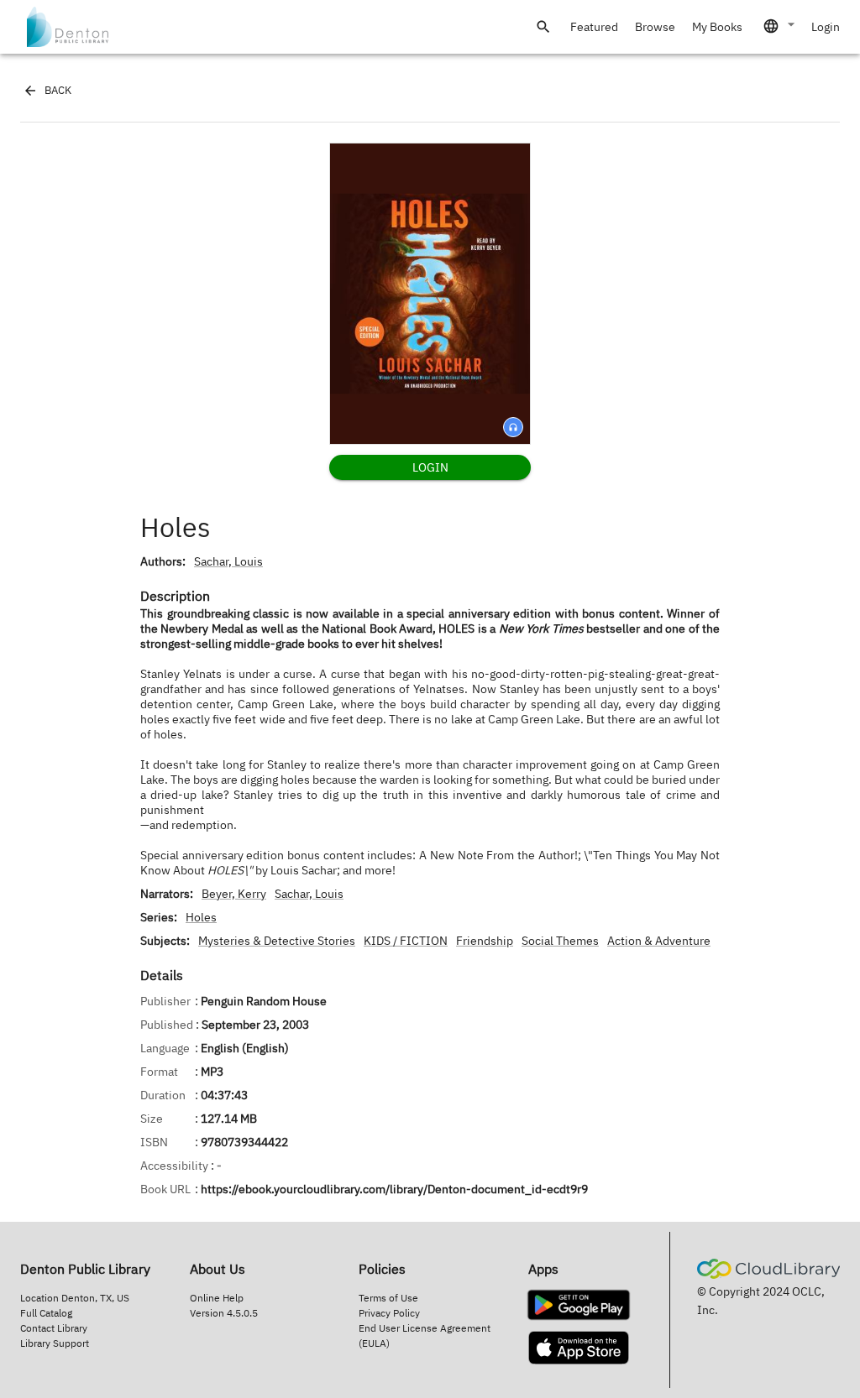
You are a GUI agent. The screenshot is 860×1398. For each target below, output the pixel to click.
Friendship (484, 940)
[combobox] (780, 26)
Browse (655, 26)
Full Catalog (46, 1313)
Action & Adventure (659, 940)
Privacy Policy (389, 1313)
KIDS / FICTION (406, 940)
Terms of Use (388, 1297)
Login (825, 26)
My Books (717, 26)
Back (58, 90)
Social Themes (560, 940)
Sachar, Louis (228, 561)
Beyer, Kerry (234, 893)
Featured (594, 26)
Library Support (54, 1343)
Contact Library (53, 1328)
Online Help (217, 1297)
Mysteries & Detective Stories (276, 940)
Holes (201, 917)
